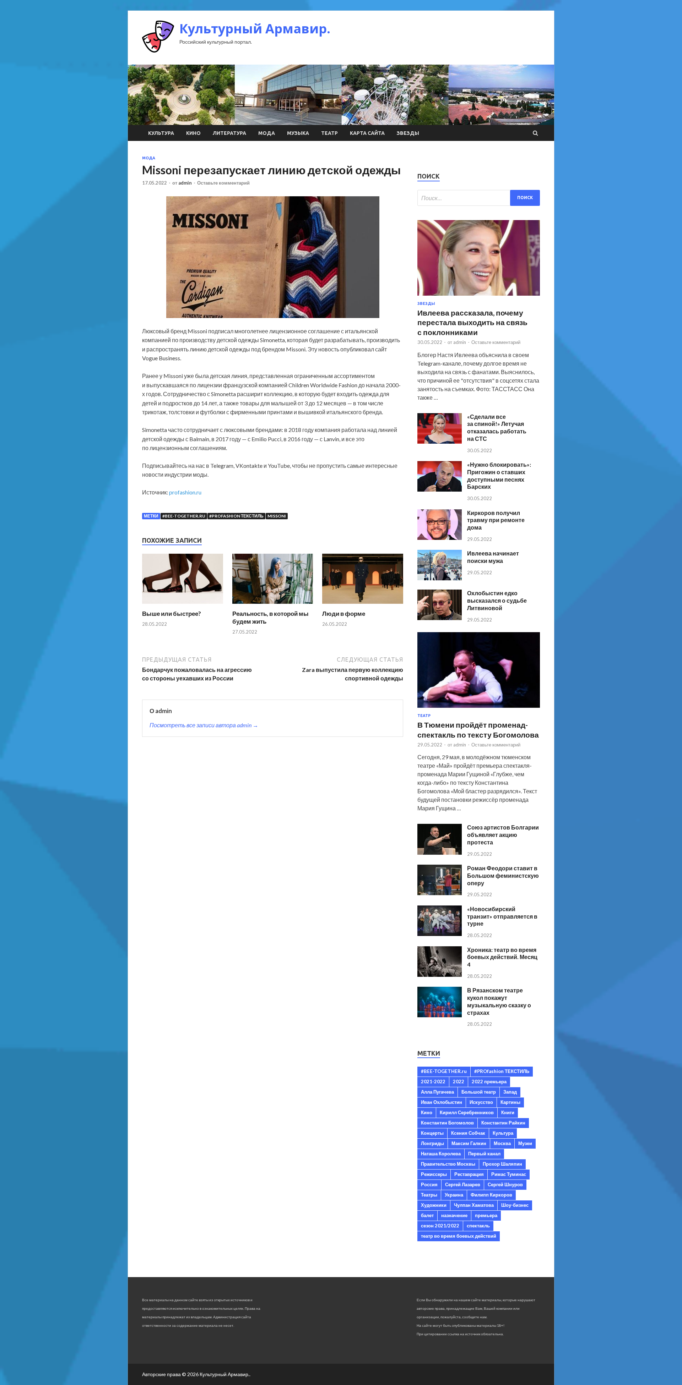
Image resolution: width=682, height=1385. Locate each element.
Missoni (276, 516)
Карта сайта (367, 133)
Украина (454, 1195)
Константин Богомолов (447, 1123)
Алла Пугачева (437, 1092)
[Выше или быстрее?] (182, 605)
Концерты (432, 1133)
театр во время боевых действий (458, 1236)
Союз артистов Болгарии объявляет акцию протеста (503, 834)
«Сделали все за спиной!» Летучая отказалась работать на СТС (496, 427)
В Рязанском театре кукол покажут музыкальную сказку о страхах (499, 1001)
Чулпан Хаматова (474, 1205)
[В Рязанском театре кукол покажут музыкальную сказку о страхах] (439, 1015)
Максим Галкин (468, 1143)
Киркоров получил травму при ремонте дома (496, 520)
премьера (486, 1215)
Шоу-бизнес (515, 1205)
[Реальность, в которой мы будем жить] (272, 605)
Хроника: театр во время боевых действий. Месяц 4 (502, 957)
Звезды (408, 133)
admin (185, 183)
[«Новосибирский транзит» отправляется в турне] (439, 933)
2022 (458, 1081)
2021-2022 (433, 1081)
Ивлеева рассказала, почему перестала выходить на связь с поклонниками (472, 322)
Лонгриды (432, 1143)
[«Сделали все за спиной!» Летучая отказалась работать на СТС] (439, 441)
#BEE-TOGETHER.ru (183, 516)
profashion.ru (185, 492)
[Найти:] (478, 198)
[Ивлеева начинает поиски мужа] (439, 578)
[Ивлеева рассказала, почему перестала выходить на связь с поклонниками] (478, 297)
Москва (502, 1143)
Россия (429, 1184)
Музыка (298, 133)
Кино (193, 133)
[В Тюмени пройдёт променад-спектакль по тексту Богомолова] (478, 709)
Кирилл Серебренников (467, 1112)
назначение (454, 1215)
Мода (266, 133)
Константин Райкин (503, 1123)
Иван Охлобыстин (441, 1102)
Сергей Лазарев (462, 1184)
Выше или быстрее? (171, 613)
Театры (429, 1195)
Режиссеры (434, 1174)
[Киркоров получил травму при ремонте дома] (439, 537)
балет (427, 1215)
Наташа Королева (441, 1153)
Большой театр (478, 1092)
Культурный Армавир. (254, 28)
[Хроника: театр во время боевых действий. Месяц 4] (439, 974)
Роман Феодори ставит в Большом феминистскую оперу (503, 875)
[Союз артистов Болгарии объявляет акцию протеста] (439, 852)
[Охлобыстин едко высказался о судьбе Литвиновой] (439, 617)
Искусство (481, 1102)
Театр (329, 133)
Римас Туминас (508, 1174)
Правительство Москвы (448, 1164)
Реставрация (469, 1174)
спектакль (478, 1225)
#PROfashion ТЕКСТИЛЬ (236, 516)
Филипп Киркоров (491, 1195)
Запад (510, 1092)
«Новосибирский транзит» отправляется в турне (502, 916)
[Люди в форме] (362, 605)
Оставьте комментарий (223, 183)
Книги (507, 1112)
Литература (229, 133)
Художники (433, 1205)
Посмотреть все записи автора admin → (204, 725)
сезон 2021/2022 (440, 1225)
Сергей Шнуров (505, 1184)
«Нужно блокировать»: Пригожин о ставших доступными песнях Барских (499, 475)
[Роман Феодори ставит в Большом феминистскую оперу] (439, 892)
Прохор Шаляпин (502, 1164)
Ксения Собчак (468, 1133)
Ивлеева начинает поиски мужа (493, 557)
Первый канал (484, 1153)
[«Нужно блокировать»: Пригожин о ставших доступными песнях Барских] (439, 489)
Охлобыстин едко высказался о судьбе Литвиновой (497, 600)
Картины (510, 1102)
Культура (161, 133)
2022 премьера (489, 1081)
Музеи (525, 1143)
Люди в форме (343, 613)
